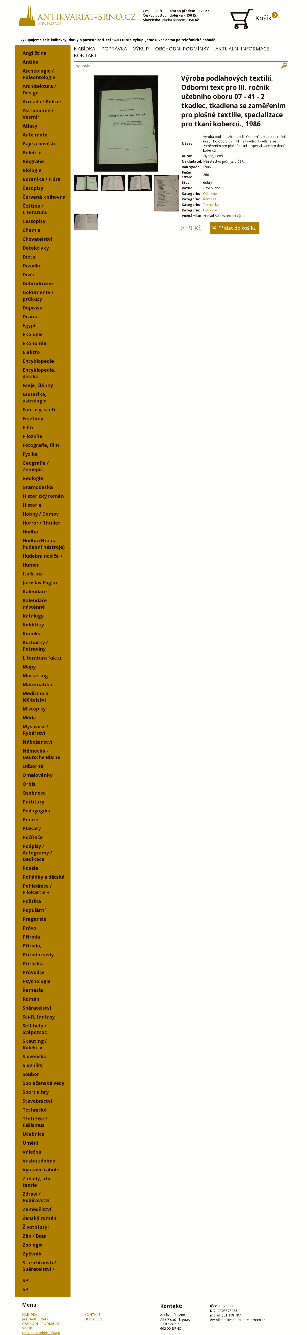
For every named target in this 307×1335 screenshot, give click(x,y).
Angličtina (35, 53)
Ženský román (39, 1218)
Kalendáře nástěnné (35, 603)
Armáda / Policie (42, 101)
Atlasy (30, 126)
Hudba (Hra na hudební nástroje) (44, 543)
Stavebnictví (37, 1101)
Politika (32, 901)
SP (25, 1280)
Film (28, 427)
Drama (31, 316)
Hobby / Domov (41, 514)
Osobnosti (35, 793)
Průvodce (34, 972)
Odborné (33, 766)
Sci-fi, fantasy (39, 1017)
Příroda (31, 936)
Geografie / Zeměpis (36, 466)
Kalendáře (35, 591)
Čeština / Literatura (35, 209)
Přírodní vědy (38, 954)
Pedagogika (36, 810)
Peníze (30, 819)
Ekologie (33, 334)
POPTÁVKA (114, 48)
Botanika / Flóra (41, 179)
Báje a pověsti (39, 143)
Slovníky (32, 1065)
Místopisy (34, 708)
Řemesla (33, 990)
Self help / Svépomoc (35, 1028)
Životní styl (36, 1227)
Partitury (33, 801)
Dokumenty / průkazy (38, 295)
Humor (31, 565)
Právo (29, 928)
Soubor (31, 1074)
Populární (34, 910)
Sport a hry (36, 1092)
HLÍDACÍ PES (94, 1319)
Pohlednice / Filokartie (37, 889)
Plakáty (32, 828)
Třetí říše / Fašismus (35, 1121)
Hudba (30, 531)
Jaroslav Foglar (40, 582)
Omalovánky (38, 775)
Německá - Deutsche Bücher (42, 754)
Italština (33, 573)
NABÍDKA (84, 48)
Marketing (35, 675)
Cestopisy (34, 221)
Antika (30, 62)
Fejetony (33, 418)
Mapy (29, 666)
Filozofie (32, 436)
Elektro (31, 352)
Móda (29, 717)
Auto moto (35, 134)
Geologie (33, 478)
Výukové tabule (41, 1169)
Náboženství (37, 742)
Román (31, 999)
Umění (30, 1143)
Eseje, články (38, 385)
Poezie (30, 868)
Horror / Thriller (41, 522)
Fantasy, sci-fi (39, 409)
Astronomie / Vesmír (38, 113)
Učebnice (33, 1134)
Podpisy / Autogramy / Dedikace (37, 852)
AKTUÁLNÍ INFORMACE (242, 48)
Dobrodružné (38, 283)
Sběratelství (37, 1008)
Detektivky (36, 248)
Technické (35, 1109)
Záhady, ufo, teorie (37, 1181)
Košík (265, 17)
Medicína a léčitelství (35, 696)
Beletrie (32, 152)
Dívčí (28, 274)
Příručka (33, 963)
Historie (32, 505)
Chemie (32, 230)
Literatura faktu (42, 658)
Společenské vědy (43, 1083)
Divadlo (31, 265)
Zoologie (33, 1245)
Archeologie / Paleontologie (39, 74)
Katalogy (33, 615)
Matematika (37, 684)
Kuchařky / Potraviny (35, 645)
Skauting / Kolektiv (35, 1044)
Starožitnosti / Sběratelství (39, 1265)
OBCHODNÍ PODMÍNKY (182, 48)
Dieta (29, 256)
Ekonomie (34, 343)
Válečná (32, 1152)
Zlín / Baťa (35, 1236)
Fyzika (30, 454)
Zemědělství (37, 1209)
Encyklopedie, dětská (39, 373)
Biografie (33, 161)
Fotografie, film (41, 445)
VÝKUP (141, 48)
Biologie (32, 170)
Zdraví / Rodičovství (36, 1197)
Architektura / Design (39, 89)
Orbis (29, 784)
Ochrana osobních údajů (41, 1332)
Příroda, (32, 945)
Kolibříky (33, 624)
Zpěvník (32, 1253)
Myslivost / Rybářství (35, 729)
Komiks (31, 633)
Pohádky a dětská (44, 877)
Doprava (32, 307)
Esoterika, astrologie (35, 397)
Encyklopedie (38, 361)
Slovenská (35, 1056)
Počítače (33, 837)
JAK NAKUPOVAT (35, 1319)
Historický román (43, 496)
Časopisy (33, 188)
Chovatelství (37, 239)
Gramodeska (38, 487)
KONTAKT (85, 55)
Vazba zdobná (39, 1160)
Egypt (29, 325)
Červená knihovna (44, 197)
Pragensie (34, 919)
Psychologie (37, 981)
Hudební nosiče (41, 556)
